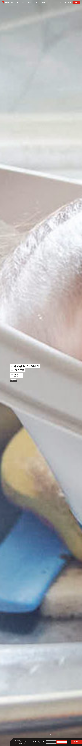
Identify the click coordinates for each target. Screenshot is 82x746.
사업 (23, 2)
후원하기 (76, 2)
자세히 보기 (13, 381)
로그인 (64, 2)
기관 (17, 2)
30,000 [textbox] (48, 741)
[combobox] (51, 742)
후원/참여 (29, 2)
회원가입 (69, 2)
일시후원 (42, 742)
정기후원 (35, 742)
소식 (36, 2)
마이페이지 (43, 2)
